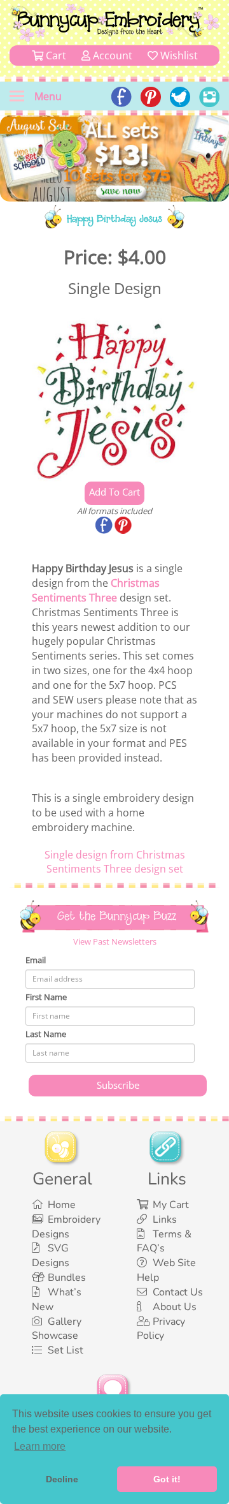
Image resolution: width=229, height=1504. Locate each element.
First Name (46, 997)
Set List (65, 1350)
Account (111, 55)
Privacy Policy (161, 1329)
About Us (175, 1307)
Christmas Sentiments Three (96, 590)
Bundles (67, 1278)
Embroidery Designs (66, 1227)
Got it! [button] (167, 1479)
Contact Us (178, 1292)
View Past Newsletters (114, 941)
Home (62, 1205)
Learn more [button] (40, 1446)
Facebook (104, 526)
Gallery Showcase (56, 1329)
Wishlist (178, 55)
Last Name (45, 1034)
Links (165, 1220)
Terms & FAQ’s (164, 1241)
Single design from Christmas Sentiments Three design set (115, 862)
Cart (54, 55)
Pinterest (124, 526)
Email (35, 960)
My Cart (171, 1205)
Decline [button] (62, 1479)
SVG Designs (50, 1255)
